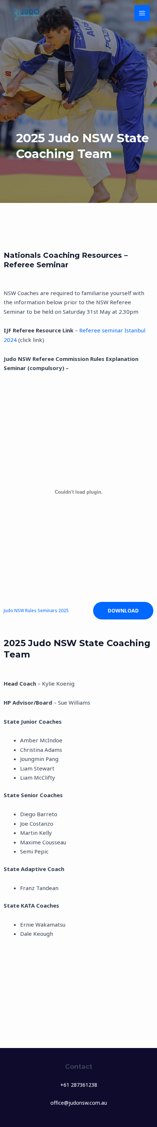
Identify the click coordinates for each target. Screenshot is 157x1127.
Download (123, 610)
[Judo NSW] (25, 12)
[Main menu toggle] (142, 13)
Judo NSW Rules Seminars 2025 (36, 610)
